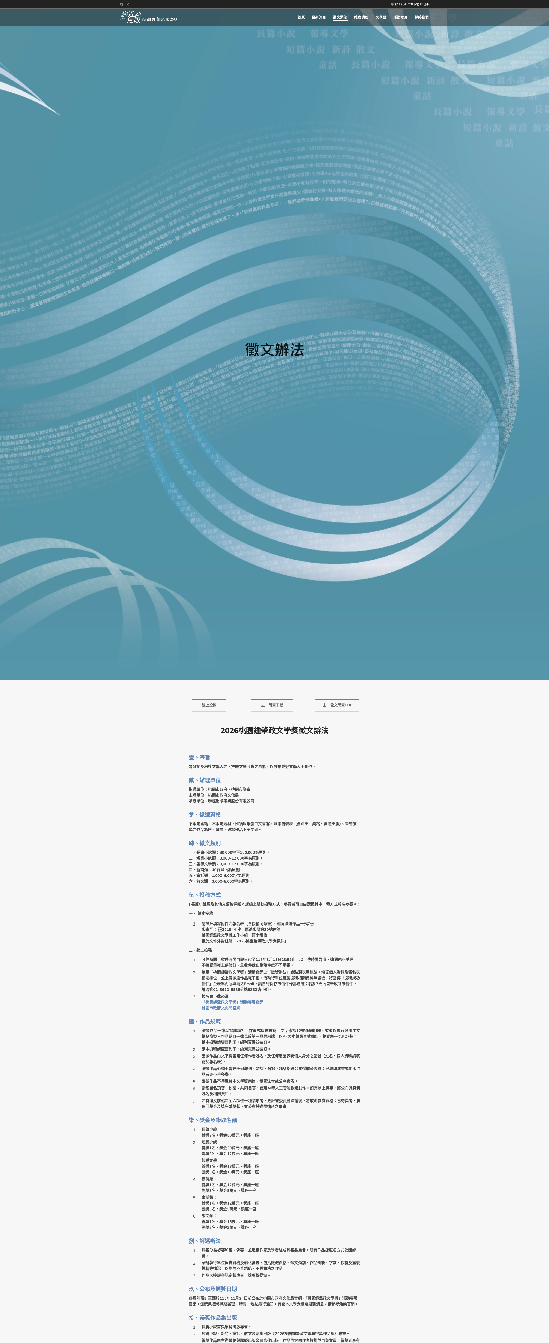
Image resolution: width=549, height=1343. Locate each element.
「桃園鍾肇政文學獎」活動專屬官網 (232, 1002)
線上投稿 (400, 4)
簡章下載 (413, 4)
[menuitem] (302, 17)
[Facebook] (121, 4)
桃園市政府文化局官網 (221, 1008)
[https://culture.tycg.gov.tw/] (128, 4)
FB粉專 (424, 4)
